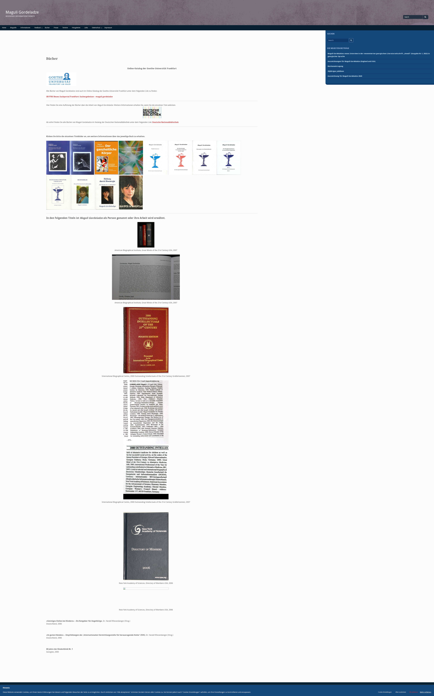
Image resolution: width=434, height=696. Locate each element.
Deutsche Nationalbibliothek (165, 122)
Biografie (13, 28)
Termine (65, 28)
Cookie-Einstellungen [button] (385, 692)
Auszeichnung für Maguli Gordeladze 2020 (345, 76)
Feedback (37, 28)
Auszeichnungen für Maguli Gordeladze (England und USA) (351, 61)
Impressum (108, 28)
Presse (56, 28)
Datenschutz (96, 28)
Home (4, 28)
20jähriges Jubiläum (336, 71)
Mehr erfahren (425, 692)
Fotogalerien (76, 28)
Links (86, 28)
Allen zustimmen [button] (400, 692)
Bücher (47, 28)
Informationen (25, 28)
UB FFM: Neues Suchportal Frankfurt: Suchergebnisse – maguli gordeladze (79, 97)
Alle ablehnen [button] (413, 692)
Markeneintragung (335, 66)
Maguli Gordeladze (22, 12)
